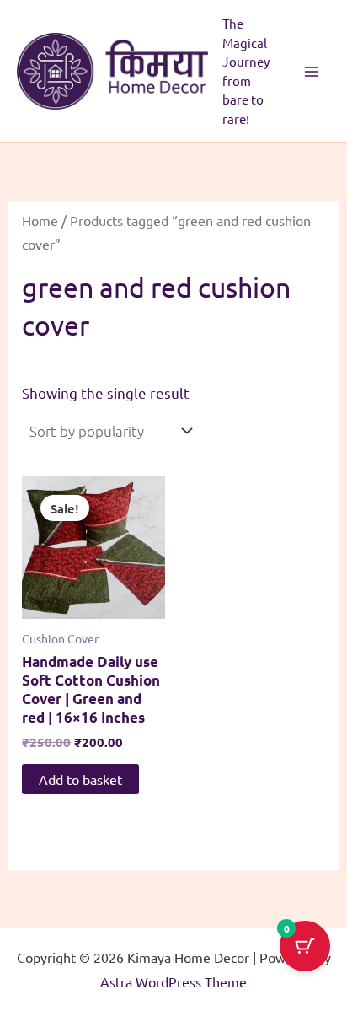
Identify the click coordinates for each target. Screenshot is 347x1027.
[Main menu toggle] (311, 71)
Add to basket (80, 779)
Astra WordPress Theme (173, 981)
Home (40, 220)
